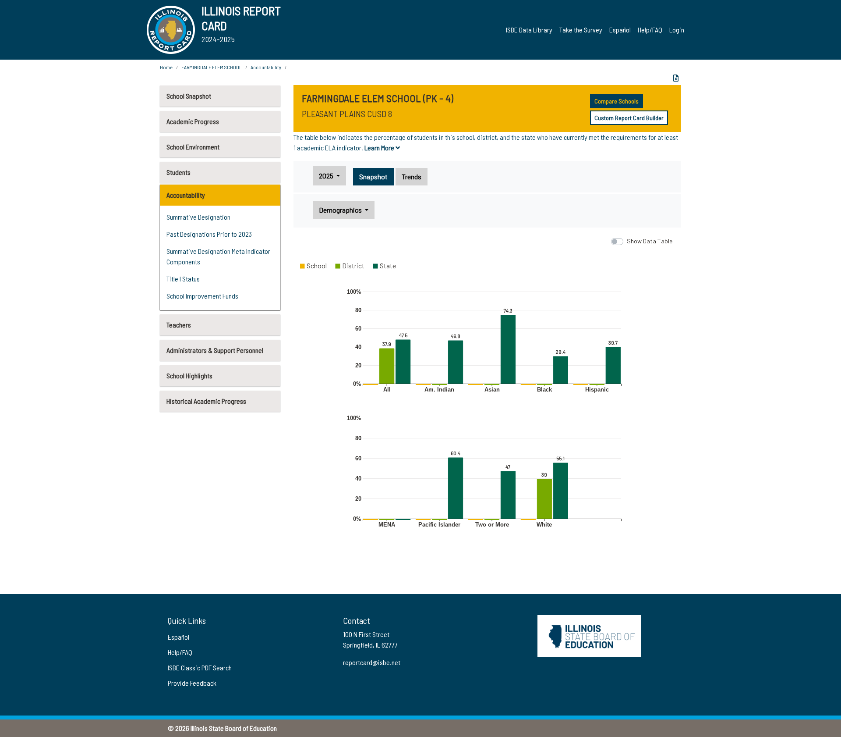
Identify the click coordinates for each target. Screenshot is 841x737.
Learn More (380, 147)
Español (620, 29)
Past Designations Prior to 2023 (209, 234)
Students (178, 172)
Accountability (185, 195)
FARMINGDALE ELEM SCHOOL (211, 67)
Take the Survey (580, 29)
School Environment (192, 146)
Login (676, 29)
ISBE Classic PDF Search (200, 667)
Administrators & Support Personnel (214, 350)
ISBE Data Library (529, 29)
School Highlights (189, 375)
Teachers (178, 324)
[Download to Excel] (676, 78)
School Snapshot (188, 96)
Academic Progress (192, 121)
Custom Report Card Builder (629, 117)
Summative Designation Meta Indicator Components (218, 256)
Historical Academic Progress (206, 401)
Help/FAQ (650, 29)
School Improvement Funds (202, 296)
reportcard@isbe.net (371, 662)
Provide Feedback (192, 683)
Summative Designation (198, 217)
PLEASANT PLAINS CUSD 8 (347, 113)
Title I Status (183, 278)
